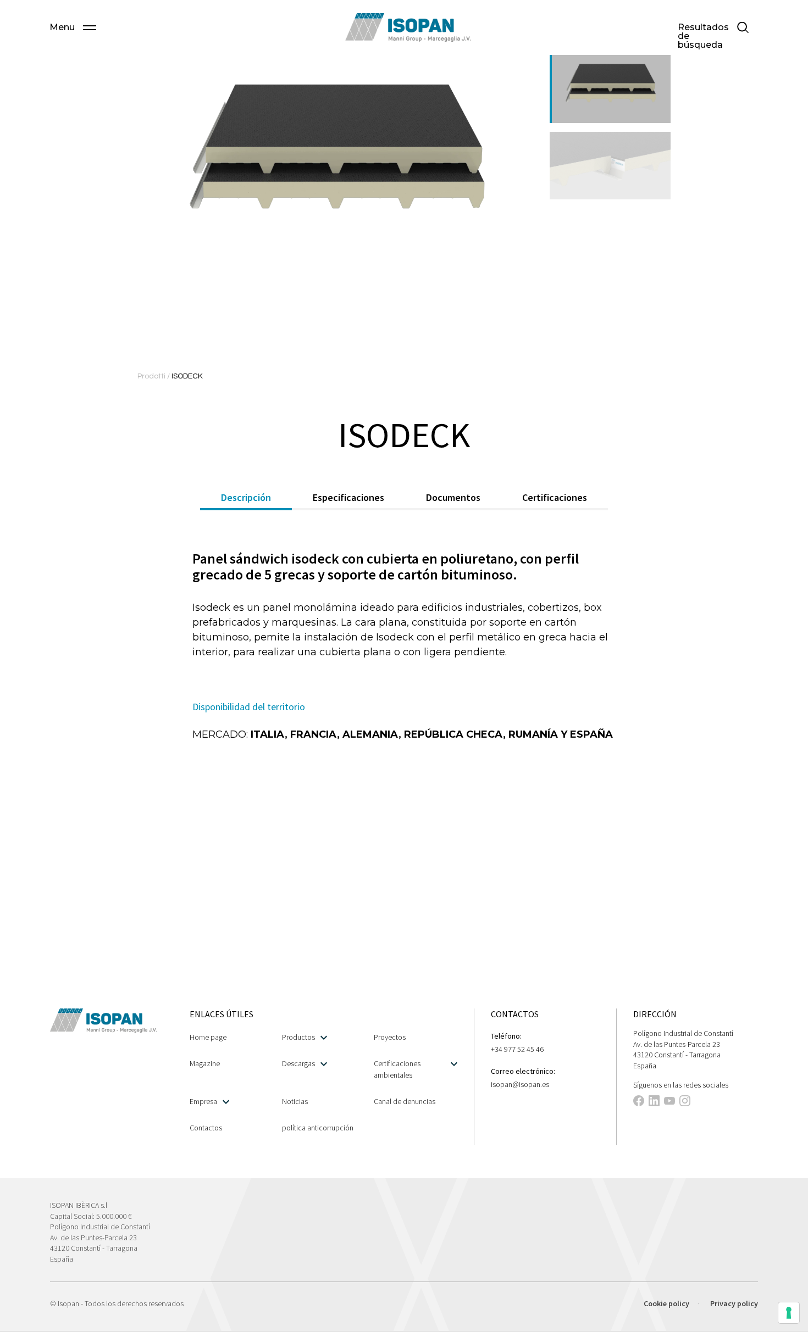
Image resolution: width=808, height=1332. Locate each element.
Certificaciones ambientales (397, 1069)
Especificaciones (348, 497)
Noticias (295, 1101)
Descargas (298, 1063)
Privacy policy (734, 1303)
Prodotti (152, 376)
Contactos (206, 1128)
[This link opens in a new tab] (638, 1102)
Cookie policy (666, 1303)
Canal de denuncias (404, 1101)
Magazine (205, 1063)
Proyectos (390, 1037)
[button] (72, 27)
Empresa (203, 1101)
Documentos (453, 497)
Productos (298, 1037)
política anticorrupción (317, 1128)
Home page (208, 1037)
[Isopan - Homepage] (408, 27)
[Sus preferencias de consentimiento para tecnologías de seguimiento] (788, 1312)
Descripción (246, 497)
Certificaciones (554, 497)
